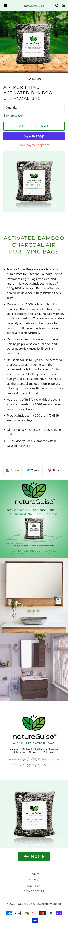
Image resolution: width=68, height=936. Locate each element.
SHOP (34, 880)
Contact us (34, 891)
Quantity (11, 107)
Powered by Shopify (49, 904)
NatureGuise (25, 904)
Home (34, 874)
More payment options (34, 145)
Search (34, 885)
